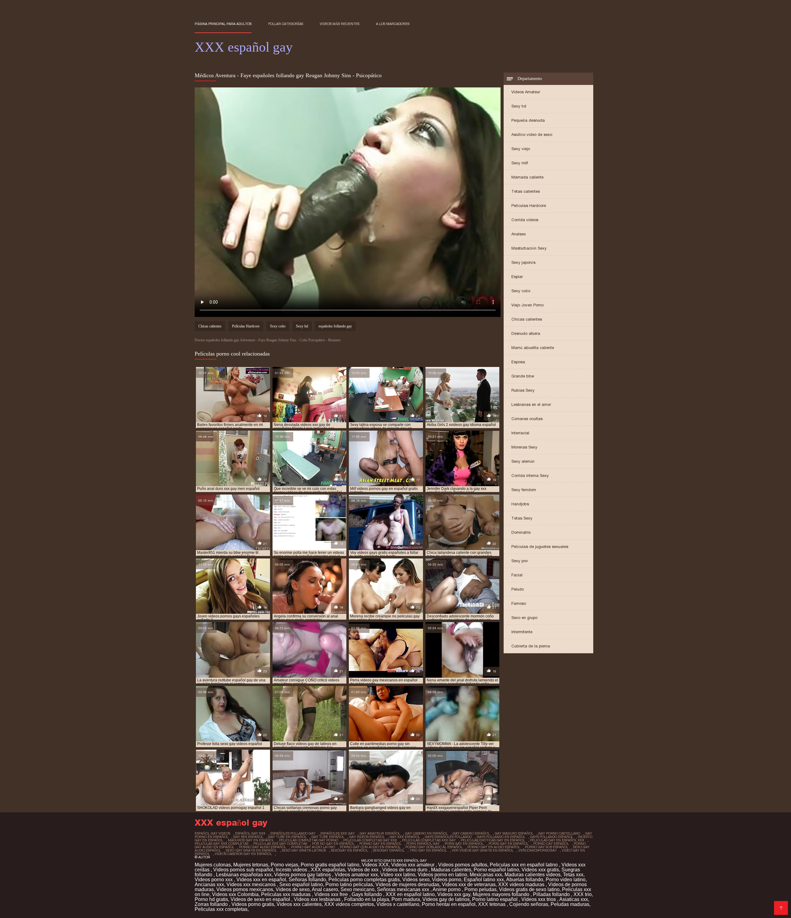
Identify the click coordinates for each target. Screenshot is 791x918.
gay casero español (471, 833)
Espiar (517, 276)
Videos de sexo (293, 889)
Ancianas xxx (209, 884)
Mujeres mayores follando (502, 894)
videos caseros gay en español (243, 854)
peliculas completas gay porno (308, 840)
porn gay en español (464, 843)
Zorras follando (212, 904)
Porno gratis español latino (330, 864)
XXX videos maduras (522, 884)
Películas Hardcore (528, 205)
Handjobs (520, 504)
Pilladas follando (552, 894)
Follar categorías (285, 24)
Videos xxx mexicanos (251, 884)
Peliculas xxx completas (221, 909)
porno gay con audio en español (370, 847)
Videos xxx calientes (299, 904)
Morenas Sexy (524, 447)
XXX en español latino (410, 894)
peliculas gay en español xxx (557, 840)
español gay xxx (250, 833)
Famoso (518, 603)
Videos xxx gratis (540, 869)
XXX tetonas (492, 904)
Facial (516, 575)
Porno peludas (480, 889)
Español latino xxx (484, 879)
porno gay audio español (262, 847)
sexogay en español (349, 850)
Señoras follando (307, 879)
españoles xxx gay (337, 833)
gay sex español (248, 837)
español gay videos (212, 833)
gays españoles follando (448, 837)
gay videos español (367, 837)
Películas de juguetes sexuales (539, 546)
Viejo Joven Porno (527, 305)
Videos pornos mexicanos (244, 889)
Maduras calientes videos (532, 874)
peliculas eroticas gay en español (493, 840)
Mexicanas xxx (486, 874)
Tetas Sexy (521, 518)
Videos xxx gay (453, 894)
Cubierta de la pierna (530, 646)
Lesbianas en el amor (531, 404)
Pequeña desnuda (528, 120)
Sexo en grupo (524, 617)
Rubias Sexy (523, 390)
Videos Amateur (525, 92)
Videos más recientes (339, 24)
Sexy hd (518, 106)
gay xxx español (405, 837)
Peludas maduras (570, 904)
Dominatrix (521, 532)
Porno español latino (496, 869)
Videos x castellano (397, 904)
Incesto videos (292, 869)
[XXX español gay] (781, 908)
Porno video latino (566, 879)
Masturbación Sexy (529, 248)
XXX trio (582, 894)
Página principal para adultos (223, 24)
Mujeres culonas (213, 864)
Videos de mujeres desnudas (407, 884)
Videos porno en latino (442, 874)
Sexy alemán (523, 461)
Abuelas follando (524, 879)
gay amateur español (380, 833)
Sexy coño (520, 290)
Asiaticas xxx (573, 899)
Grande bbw (522, 376)
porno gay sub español (546, 847)
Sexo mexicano (357, 889)
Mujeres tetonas (250, 864)
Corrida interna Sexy (530, 475)
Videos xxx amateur (413, 864)
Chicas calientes (526, 319)
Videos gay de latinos (446, 899)
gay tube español (327, 837)
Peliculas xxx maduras (286, 894)
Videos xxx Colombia (235, 894)
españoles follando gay (335, 326)
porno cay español (551, 843)
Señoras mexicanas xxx (403, 889)
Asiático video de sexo (531, 134)
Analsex (518, 234)
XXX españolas (328, 869)
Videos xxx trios (539, 899)
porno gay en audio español (493, 847)
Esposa (518, 362)
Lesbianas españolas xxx (244, 874)
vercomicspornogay (537, 850)
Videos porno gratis (252, 904)
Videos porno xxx (214, 879)
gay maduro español (514, 833)
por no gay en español (333, 843)
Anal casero (325, 889)
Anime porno (447, 889)
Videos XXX (375, 864)
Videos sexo (415, 879)
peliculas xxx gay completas (280, 843)
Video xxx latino (397, 874)
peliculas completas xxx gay (429, 840)
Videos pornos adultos (462, 864)
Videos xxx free (331, 894)
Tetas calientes (525, 191)
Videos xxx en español (261, 879)
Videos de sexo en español (261, 899)
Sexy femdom (523, 489)
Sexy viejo (520, 148)
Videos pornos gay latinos (303, 874)
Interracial (520, 433)
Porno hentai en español (449, 904)
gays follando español (551, 837)
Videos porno (446, 879)
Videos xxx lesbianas (318, 899)
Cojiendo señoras (528, 904)
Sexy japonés (523, 262)
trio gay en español (428, 850)
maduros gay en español (251, 840)
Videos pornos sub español (243, 869)
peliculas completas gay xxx (370, 840)
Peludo (517, 589)
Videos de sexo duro (405, 869)
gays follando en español (501, 837)
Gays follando (367, 894)
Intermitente (521, 632)
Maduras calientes (451, 869)
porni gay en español (508, 843)
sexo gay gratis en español (251, 850)
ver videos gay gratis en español (483, 850)
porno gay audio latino (313, 847)
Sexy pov (519, 560)
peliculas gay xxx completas (221, 843)
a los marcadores (392, 24)
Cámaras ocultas (527, 418)
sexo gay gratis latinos (304, 850)
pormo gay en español (380, 843)
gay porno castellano (559, 833)
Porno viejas (284, 864)
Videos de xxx (364, 869)
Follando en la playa (366, 899)
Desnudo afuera (525, 333)
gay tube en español (287, 837)
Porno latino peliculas (349, 884)
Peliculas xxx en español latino (524, 864)
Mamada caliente (527, 177)
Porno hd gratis (211, 899)
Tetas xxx (573, 874)
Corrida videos (524, 219)
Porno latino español (495, 899)
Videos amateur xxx (356, 874)
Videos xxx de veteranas (469, 884)
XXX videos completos (349, 904)
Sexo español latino (301, 884)
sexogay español (388, 850)
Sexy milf (519, 163)
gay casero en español (426, 833)
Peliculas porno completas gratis (364, 879)
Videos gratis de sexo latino (529, 889)
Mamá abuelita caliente (532, 347)
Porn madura (405, 899)
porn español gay (423, 843)
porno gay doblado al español (434, 847)
